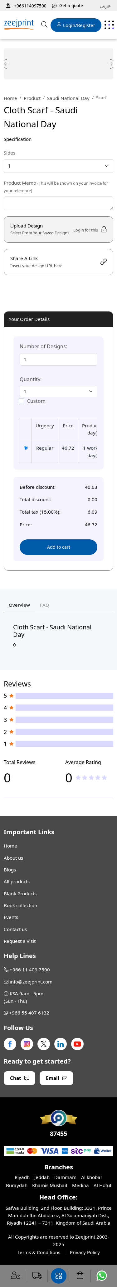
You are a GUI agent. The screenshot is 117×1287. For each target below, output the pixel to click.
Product (32, 98)
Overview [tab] (19, 605)
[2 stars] (84, 777)
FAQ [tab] (44, 605)
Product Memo (56, 186)
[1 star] (78, 777)
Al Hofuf (102, 1185)
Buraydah (16, 1185)
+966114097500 (29, 6)
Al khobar (91, 1177)
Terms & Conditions (38, 1252)
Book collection (20, 905)
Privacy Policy (85, 1252)
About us (13, 858)
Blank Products (20, 893)
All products (17, 881)
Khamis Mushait (49, 1185)
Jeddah (42, 1177)
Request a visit (20, 941)
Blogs (10, 869)
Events (11, 917)
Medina (80, 1185)
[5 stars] (104, 777)
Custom (36, 401)
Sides (9, 153)
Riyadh (22, 1177)
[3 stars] (91, 777)
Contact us (15, 929)
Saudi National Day (68, 98)
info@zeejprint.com (31, 982)
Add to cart (58, 547)
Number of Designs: (43, 346)
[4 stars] (97, 777)
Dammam (65, 1177)
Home (10, 98)
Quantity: (30, 379)
